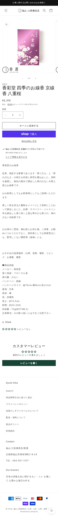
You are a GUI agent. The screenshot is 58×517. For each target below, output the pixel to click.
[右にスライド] (35, 78)
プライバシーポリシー (17, 404)
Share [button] (8, 322)
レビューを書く (29, 363)
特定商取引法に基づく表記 (19, 397)
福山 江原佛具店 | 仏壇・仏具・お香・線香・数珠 (33, 509)
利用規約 (10, 431)
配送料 (10, 104)
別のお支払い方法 (29, 141)
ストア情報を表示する (16, 157)
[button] (6, 10)
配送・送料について (15, 417)
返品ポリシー (12, 424)
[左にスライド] (22, 78)
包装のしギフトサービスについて (22, 410)
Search (9, 390)
